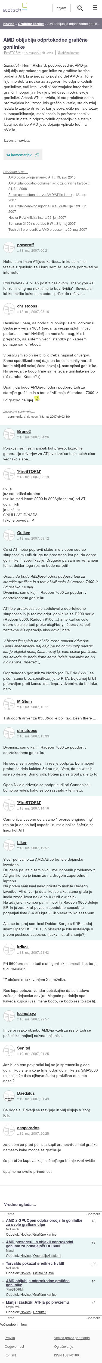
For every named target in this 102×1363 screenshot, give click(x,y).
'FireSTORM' (29, 471)
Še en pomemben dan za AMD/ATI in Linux (40, 194)
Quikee (23, 533)
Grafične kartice (68, 52)
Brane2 (24, 431)
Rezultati (39, 1311)
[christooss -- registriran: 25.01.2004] (9, 309)
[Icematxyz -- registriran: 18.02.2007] (9, 1016)
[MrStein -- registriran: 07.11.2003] (9, 704)
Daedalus (26, 1093)
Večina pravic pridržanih (72, 1337)
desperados (28, 1128)
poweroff (25, 245)
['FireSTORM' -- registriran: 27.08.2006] (9, 474)
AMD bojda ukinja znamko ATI (30, 177)
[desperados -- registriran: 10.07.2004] (9, 1130)
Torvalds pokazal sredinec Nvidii (35, 1263)
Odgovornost (14, 1346)
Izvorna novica (16, 140)
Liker (22, 842)
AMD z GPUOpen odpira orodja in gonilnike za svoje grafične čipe (44, 1222)
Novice (25, 1234)
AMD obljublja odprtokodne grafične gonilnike (45, 43)
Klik (6, 1115)
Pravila (10, 1337)
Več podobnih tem (13, 1324)
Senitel (23, 1048)
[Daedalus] (9, 1096)
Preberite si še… (15, 171)
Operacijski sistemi (47, 1255)
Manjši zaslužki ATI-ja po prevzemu (37, 1302)
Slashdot (11, 65)
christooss (27, 306)
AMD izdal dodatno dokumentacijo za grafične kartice (47, 183)
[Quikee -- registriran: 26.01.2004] (9, 535)
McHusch (12, 1229)
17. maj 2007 (32, 52)
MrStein (24, 701)
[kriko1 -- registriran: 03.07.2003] (9, 949)
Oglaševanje (63, 1346)
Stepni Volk (13, 1306)
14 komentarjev (19, 154)
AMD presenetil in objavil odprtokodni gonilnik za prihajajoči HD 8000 (39, 1243)
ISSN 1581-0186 (66, 1355)
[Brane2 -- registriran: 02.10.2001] (9, 434)
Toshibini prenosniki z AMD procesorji (36, 229)
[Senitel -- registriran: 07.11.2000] (9, 1050)
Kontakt (10, 1355)
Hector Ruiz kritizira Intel (26, 217)
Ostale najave (43, 1272)
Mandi (10, 1250)
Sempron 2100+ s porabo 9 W (30, 223)
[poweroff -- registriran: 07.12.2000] (9, 247)
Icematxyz (26, 1013)
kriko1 (23, 947)
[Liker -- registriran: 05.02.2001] (9, 845)
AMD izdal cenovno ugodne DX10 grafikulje (40, 206)
